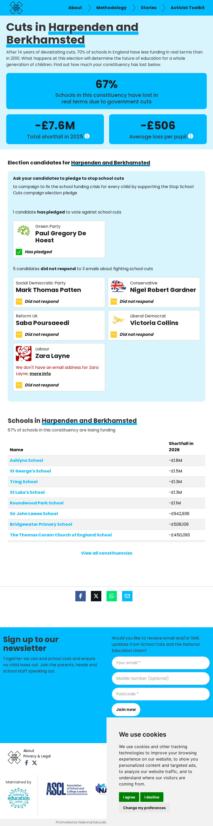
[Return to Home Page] (16, 8)
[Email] (127, 596)
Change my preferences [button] (144, 807)
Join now (126, 709)
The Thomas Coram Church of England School (61, 535)
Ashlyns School (26, 460)
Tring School (24, 482)
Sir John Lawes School (34, 514)
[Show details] (87, 136)
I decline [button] (151, 797)
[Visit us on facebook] (26, 763)
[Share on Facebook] (80, 596)
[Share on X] (96, 596)
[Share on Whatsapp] (111, 596)
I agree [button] (129, 797)
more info (40, 374)
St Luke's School (27, 492)
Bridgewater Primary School (41, 524)
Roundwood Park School (37, 503)
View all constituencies (106, 553)
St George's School (30, 471)
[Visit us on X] (34, 763)
